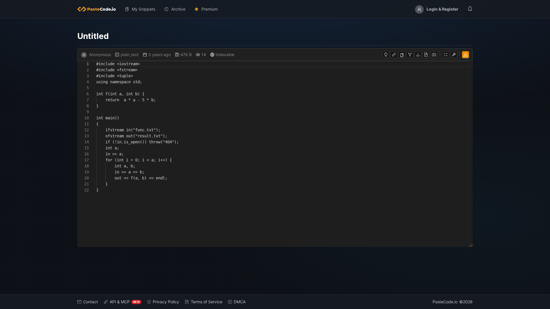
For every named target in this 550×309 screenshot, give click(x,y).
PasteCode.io (445, 301)
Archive (178, 9)
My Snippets (143, 9)
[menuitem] (98, 9)
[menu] (275, 9)
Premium (209, 9)
